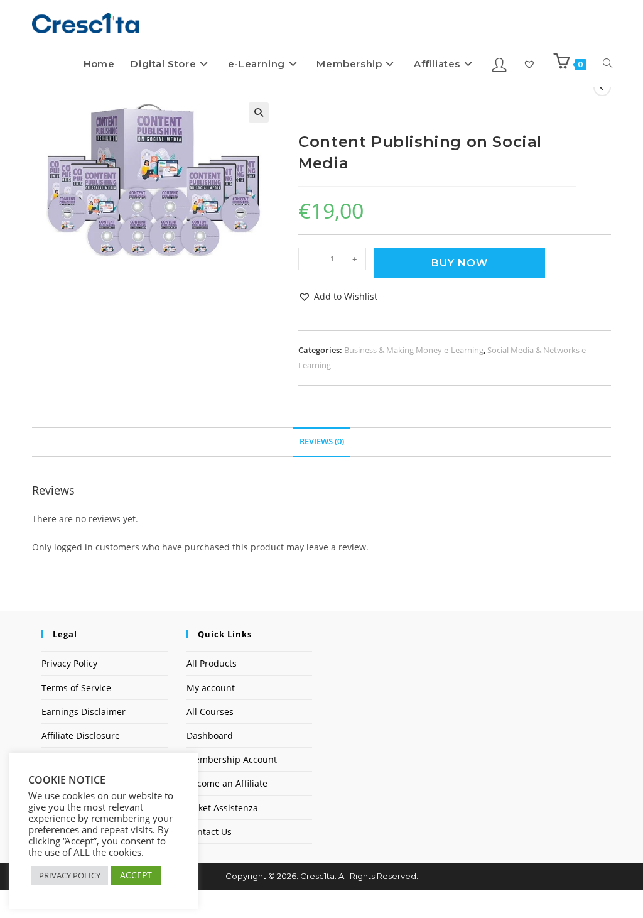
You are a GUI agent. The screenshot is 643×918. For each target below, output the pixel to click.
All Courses (210, 712)
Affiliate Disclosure (80, 735)
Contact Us (209, 832)
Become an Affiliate (226, 783)
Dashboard (209, 735)
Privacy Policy (69, 663)
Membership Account (231, 759)
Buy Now (459, 263)
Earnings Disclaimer (83, 712)
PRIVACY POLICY (69, 875)
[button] (259, 112)
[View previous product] (602, 87)
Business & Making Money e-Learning (414, 350)
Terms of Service (76, 688)
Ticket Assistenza (222, 808)
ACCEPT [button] (136, 875)
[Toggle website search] (607, 63)
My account (210, 688)
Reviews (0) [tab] (322, 441)
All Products (211, 663)
